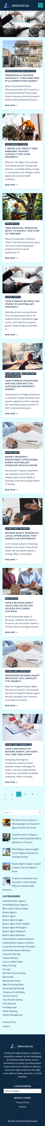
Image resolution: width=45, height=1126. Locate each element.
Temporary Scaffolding (14, 992)
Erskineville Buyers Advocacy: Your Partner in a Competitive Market (22, 78)
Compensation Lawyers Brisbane (18, 938)
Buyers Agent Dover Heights (16, 923)
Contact (6, 1026)
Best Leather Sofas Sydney (15, 908)
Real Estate (11, 598)
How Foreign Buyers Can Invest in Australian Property (22, 304)
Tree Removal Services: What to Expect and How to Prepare (22, 231)
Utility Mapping (10, 1011)
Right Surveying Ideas (13, 984)
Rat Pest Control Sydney (14, 973)
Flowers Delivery (10, 957)
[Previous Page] (5, 794)
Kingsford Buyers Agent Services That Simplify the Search (22, 678)
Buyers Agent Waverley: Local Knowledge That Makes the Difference (22, 536)
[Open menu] (40, 5)
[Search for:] (22, 812)
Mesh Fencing (9, 965)
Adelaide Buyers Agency (14, 900)
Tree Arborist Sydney (16, 144)
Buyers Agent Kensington (18, 744)
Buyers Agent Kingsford (17, 671)
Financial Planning (11, 954)
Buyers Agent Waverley (17, 528)
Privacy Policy (9, 1022)
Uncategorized (13, 376)
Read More (11, 105)
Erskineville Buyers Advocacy (20, 71)
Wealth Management (13, 1014)
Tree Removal (12, 224)
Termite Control (10, 995)
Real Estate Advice (12, 980)
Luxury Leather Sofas (13, 961)
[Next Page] (12, 799)
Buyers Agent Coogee (13, 919)
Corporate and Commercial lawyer (19, 946)
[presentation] (22, 53)
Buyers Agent (29, 373)
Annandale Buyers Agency (15, 904)
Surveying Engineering (13, 988)
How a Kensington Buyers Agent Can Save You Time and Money (21, 752)
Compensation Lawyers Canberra (18, 942)
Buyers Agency (12, 297)
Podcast (6, 969)
